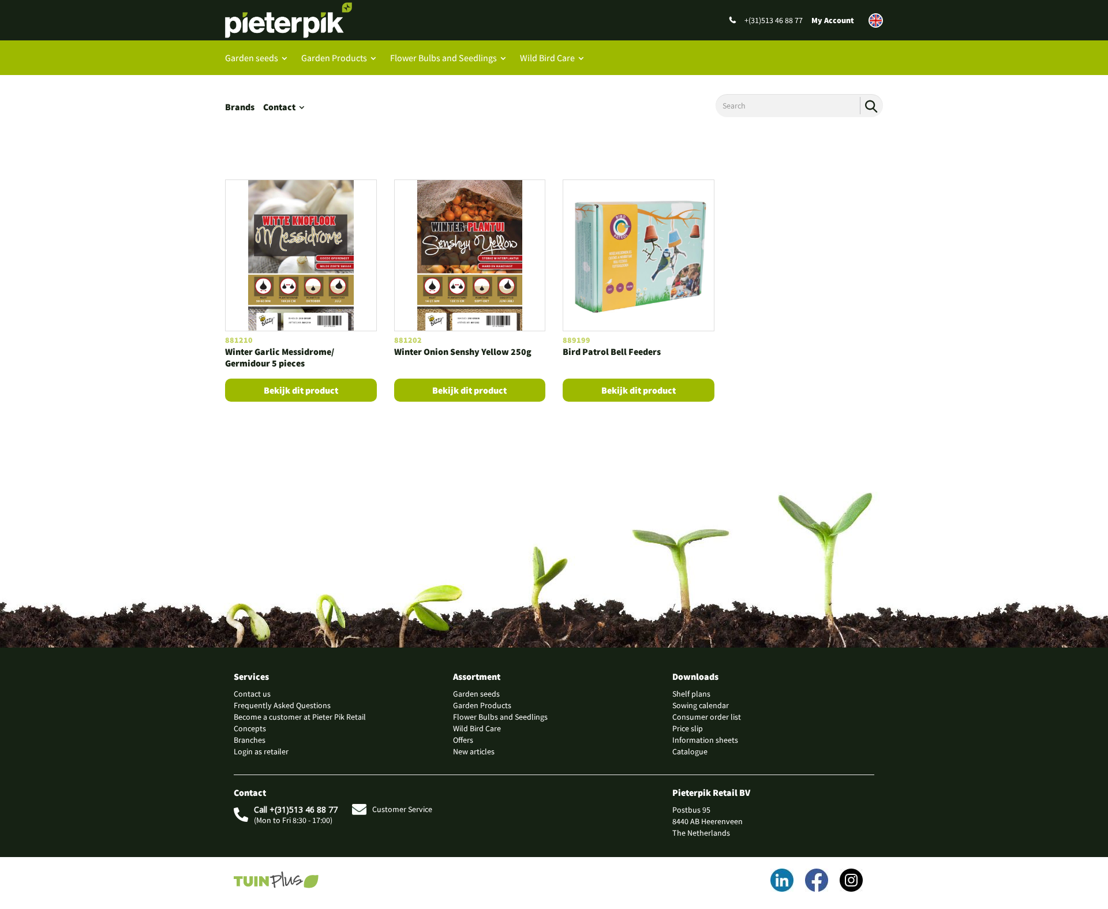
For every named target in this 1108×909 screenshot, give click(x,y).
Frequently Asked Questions (282, 705)
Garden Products (334, 57)
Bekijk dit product (301, 390)
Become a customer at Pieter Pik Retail (300, 717)
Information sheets (705, 740)
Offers (463, 740)
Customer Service (402, 809)
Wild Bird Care (547, 57)
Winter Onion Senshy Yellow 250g (462, 351)
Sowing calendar (700, 705)
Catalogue (690, 751)
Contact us (252, 694)
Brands (239, 107)
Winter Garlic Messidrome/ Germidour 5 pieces (279, 357)
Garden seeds (251, 57)
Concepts (250, 728)
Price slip (687, 728)
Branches (249, 740)
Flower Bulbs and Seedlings (443, 57)
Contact (279, 107)
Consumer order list (706, 717)
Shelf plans (691, 694)
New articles (474, 751)
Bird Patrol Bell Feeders (612, 351)
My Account (832, 20)
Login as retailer (261, 751)
